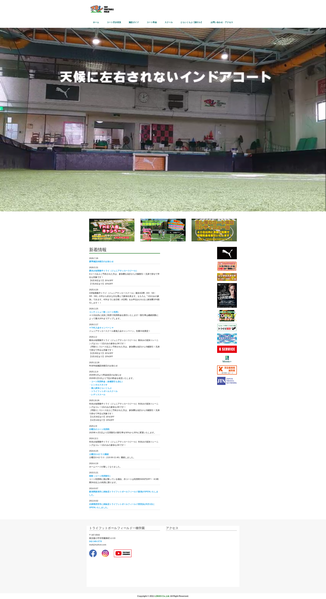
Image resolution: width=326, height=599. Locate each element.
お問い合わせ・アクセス (222, 22)
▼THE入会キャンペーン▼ (101, 328)
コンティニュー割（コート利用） (104, 312)
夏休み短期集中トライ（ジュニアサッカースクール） (113, 271)
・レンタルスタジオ (98, 385)
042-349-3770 (95, 541)
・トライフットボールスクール (103, 391)
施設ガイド (134, 22)
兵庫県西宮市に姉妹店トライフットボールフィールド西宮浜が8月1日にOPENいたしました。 (122, 506)
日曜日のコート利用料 (99, 429)
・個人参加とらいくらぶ (100, 388)
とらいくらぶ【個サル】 (191, 22)
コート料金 (152, 22)
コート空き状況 (114, 22)
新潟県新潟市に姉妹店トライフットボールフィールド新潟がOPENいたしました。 (123, 493)
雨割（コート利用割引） (100, 476)
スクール (169, 22)
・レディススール (97, 394)
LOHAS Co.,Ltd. (162, 596)
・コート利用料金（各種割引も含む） (106, 381)
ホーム (96, 22)
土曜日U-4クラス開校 (99, 454)
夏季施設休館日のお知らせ (101, 261)
